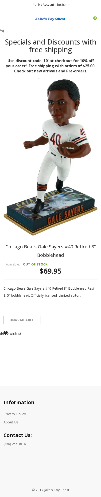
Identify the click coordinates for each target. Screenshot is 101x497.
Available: (13, 264)
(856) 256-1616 (15, 443)
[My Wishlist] (86, 21)
